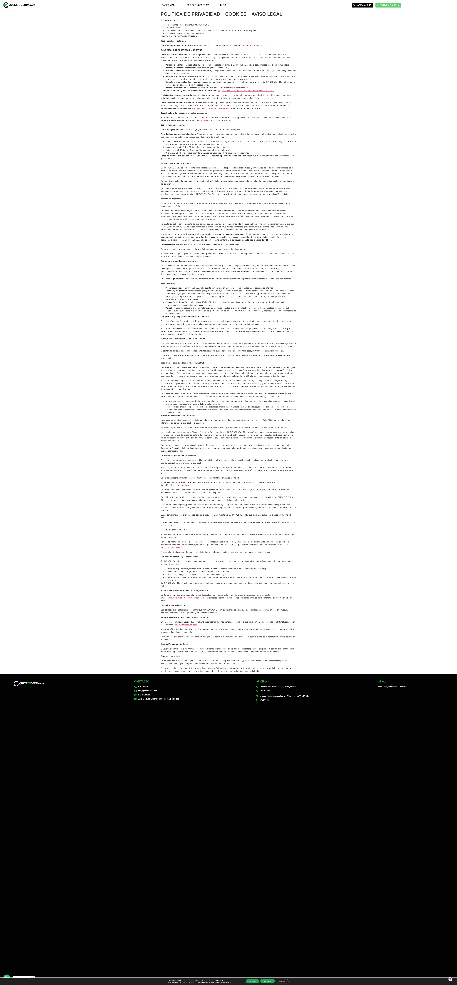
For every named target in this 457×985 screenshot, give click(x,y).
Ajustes (282, 981)
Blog (223, 5)
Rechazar (267, 981)
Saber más (168, 5)
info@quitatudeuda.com (256, 45)
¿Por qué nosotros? (197, 5)
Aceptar (253, 981)
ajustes (228, 982)
